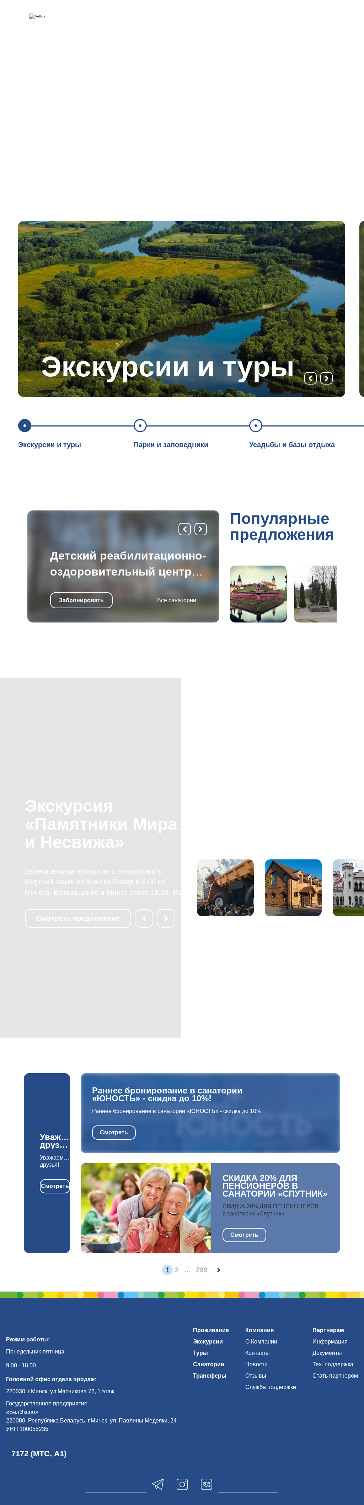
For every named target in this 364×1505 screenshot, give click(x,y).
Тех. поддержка (332, 1364)
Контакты (257, 1353)
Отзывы (255, 1376)
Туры (200, 1353)
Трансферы (209, 1376)
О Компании (261, 1342)
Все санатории (176, 600)
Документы (327, 1353)
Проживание (211, 1330)
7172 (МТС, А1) (38, 1453)
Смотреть (55, 1186)
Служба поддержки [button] (270, 1387)
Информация (330, 1342)
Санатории (208, 1364)
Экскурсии (208, 1342)
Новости (256, 1364)
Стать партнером (335, 1376)
